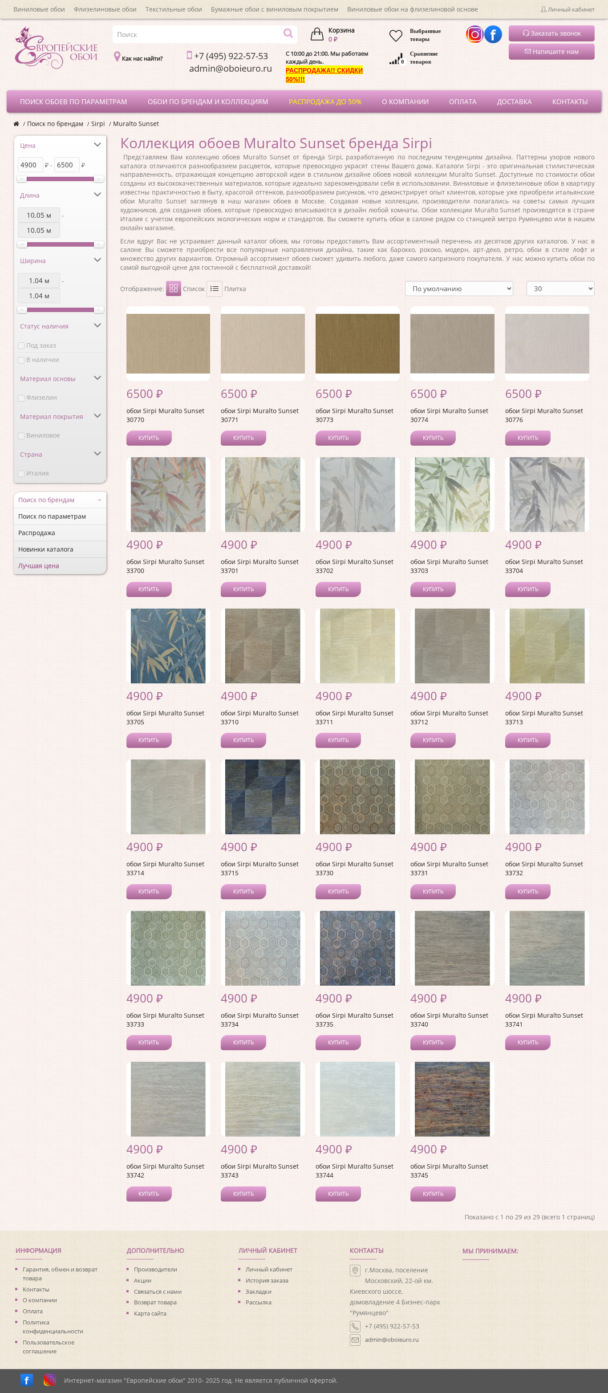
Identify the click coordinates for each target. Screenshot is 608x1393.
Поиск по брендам (55, 123)
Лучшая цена (38, 565)
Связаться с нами (158, 1291)
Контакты (36, 1289)
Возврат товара (155, 1302)
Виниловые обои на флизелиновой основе (412, 9)
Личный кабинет (269, 1269)
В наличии (42, 359)
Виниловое (43, 435)
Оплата (33, 1311)
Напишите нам (555, 51)
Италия (37, 473)
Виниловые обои (39, 9)
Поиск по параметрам (52, 516)
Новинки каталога (45, 549)
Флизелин (41, 397)
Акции (142, 1280)
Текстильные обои (174, 9)
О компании (40, 1300)
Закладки (259, 1291)
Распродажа (36, 532)
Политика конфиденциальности (53, 1326)
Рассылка (259, 1302)
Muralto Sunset (136, 123)
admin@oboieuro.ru (392, 1340)
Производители (155, 1269)
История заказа (267, 1280)
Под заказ (41, 345)
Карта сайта (150, 1313)
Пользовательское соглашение (48, 1346)
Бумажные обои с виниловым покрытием (274, 9)
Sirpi (98, 123)
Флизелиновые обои (105, 9)
